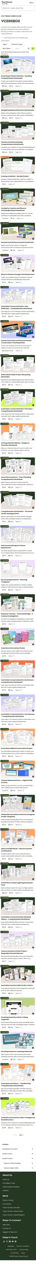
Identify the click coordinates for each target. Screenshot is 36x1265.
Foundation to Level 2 (10, 1149)
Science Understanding (12, 1163)
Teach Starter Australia (11, 1208)
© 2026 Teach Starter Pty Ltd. (18, 1256)
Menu (31, 3)
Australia (10, 1246)
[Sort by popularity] (33, 48)
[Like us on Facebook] (9, 1241)
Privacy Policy (24, 1249)
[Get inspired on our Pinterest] (15, 1241)
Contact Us (7, 1228)
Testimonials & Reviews (11, 1187)
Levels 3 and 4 (7, 1154)
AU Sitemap (14, 1253)
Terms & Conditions (22, 1246)
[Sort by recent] (29, 48)
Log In (23, 1253)
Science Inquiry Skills (11, 1168)
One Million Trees (9, 1183)
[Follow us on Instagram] (6, 1241)
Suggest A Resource (10, 1232)
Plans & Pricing (8, 1200)
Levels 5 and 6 (7, 1158)
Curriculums (7, 1204)
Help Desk (6, 1225)
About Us (6, 1179)
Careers (5, 1190)
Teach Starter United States (13, 1211)
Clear (17, 48)
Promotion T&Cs (11, 1249)
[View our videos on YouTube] (12, 1241)
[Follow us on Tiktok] (4, 1241)
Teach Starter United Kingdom (14, 1215)
